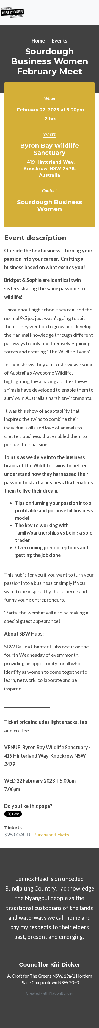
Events (59, 41)
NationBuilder (61, 993)
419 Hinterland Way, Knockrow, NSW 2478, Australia (50, 168)
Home (38, 41)
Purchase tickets (51, 835)
